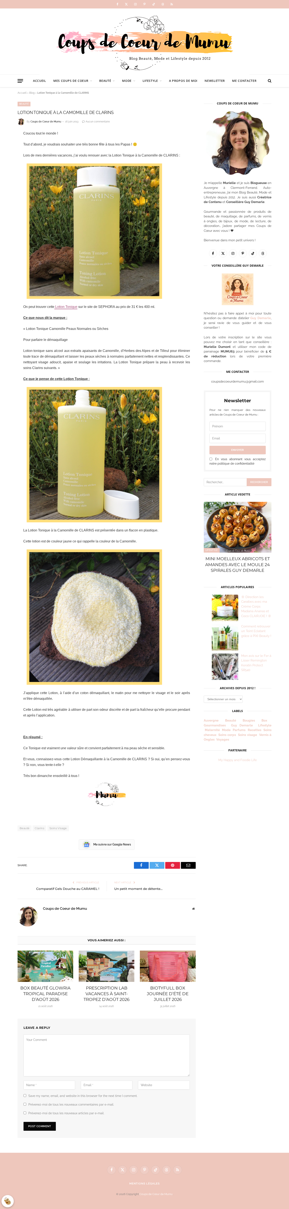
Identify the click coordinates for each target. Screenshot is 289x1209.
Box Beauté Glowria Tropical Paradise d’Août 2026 (45, 993)
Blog (31, 92)
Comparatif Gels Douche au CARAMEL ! (67, 889)
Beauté (105, 81)
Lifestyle (150, 81)
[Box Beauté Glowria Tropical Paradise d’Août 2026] (45, 966)
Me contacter (244, 81)
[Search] (269, 81)
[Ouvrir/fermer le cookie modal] (7, 1201)
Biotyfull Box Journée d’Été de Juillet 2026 (168, 993)
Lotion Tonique (65, 307)
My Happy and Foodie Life (237, 760)
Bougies (249, 720)
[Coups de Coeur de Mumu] (144, 41)
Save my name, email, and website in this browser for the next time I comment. (83, 1096)
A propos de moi (183, 81)
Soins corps (227, 735)
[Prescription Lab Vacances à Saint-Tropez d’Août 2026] (106, 966)
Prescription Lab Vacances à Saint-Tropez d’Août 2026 (106, 993)
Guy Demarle (260, 318)
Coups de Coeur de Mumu (45, 121)
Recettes (254, 730)
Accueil (39, 81)
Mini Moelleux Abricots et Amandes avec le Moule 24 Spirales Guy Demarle (237, 564)
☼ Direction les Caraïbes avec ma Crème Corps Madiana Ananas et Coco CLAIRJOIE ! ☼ (256, 606)
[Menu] (20, 81)
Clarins (39, 828)
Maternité (212, 730)
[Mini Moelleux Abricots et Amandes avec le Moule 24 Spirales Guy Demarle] (237, 527)
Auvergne (211, 720)
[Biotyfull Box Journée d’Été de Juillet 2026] (167, 966)
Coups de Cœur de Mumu (156, 1194)
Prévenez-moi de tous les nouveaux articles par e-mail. (66, 1113)
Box (266, 720)
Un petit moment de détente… (138, 889)
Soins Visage (58, 828)
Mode (127, 81)
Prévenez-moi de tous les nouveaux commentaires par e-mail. (71, 1104)
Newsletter (215, 81)
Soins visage (247, 735)
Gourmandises (215, 725)
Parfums (239, 730)
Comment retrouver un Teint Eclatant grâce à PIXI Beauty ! (256, 631)
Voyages (222, 739)
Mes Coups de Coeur (70, 81)
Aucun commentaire (98, 121)
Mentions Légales (144, 1183)
